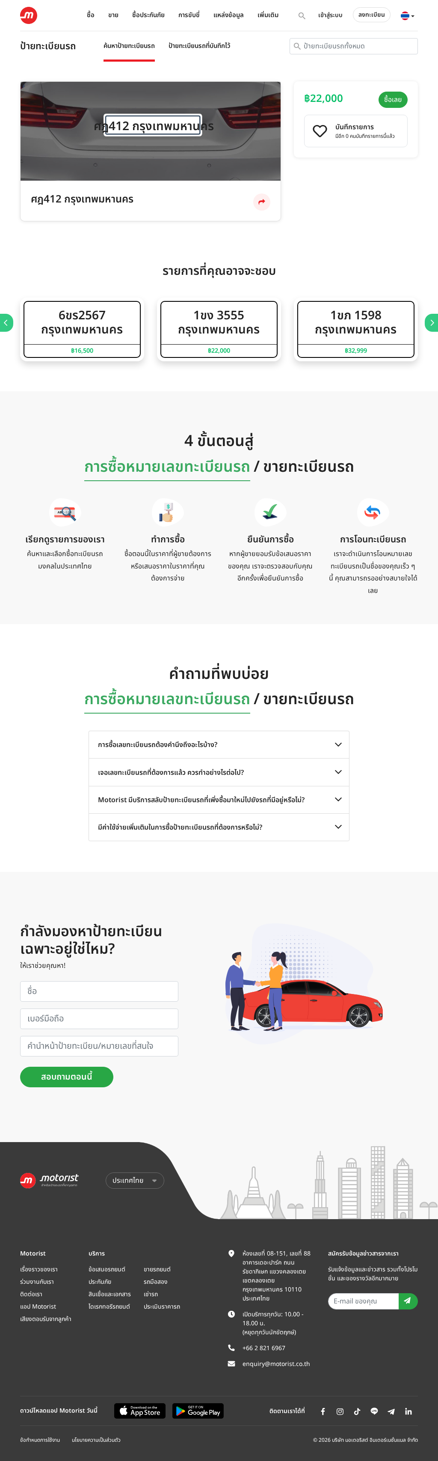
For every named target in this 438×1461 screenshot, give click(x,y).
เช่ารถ (151, 1294)
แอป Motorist (38, 1306)
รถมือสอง (156, 1281)
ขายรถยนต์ (157, 1269)
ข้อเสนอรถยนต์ (107, 1269)
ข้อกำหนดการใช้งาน (40, 1440)
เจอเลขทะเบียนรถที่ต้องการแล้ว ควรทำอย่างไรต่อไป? (171, 773)
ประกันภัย (100, 1281)
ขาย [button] (113, 15)
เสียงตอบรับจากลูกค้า (45, 1319)
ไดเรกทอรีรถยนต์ (109, 1306)
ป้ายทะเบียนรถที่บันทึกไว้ (200, 46)
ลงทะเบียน (371, 14)
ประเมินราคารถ (162, 1306)
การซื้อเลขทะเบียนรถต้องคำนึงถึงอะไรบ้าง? (157, 745)
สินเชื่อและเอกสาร (110, 1294)
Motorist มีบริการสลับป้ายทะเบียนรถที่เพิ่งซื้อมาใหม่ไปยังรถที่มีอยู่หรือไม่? (201, 800)
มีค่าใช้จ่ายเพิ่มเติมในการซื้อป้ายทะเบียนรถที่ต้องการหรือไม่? (180, 827)
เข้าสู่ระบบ (330, 15)
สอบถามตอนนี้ (66, 1077)
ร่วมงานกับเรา (37, 1281)
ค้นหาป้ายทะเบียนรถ (129, 46)
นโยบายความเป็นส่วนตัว (96, 1440)
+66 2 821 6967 (264, 1348)
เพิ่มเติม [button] (267, 15)
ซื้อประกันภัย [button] (148, 15)
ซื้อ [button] (91, 15)
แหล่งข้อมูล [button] (228, 15)
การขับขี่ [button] (189, 15)
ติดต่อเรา (31, 1294)
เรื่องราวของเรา (39, 1269)
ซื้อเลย (393, 100)
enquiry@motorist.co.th (276, 1364)
